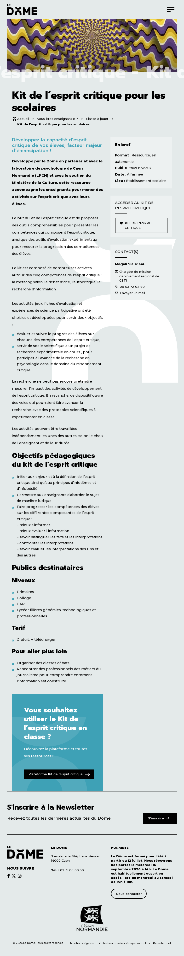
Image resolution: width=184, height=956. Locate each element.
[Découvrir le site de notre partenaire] (92, 918)
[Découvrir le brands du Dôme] (8, 875)
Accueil (23, 119)
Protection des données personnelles (124, 943)
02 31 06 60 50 (67, 870)
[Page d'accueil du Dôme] (25, 852)
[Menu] (170, 9)
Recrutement (162, 943)
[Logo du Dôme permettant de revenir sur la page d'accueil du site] (22, 9)
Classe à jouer (97, 119)
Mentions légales (81, 943)
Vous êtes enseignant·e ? (57, 119)
